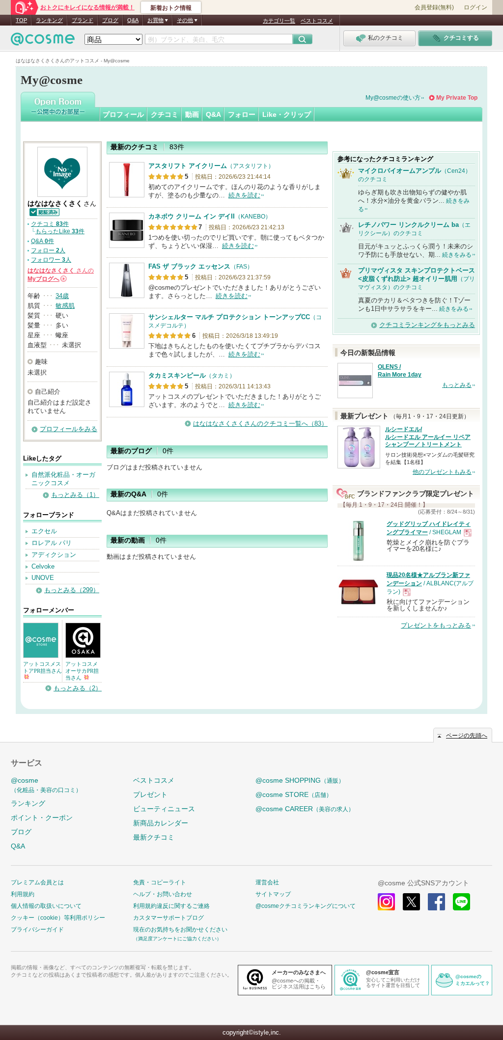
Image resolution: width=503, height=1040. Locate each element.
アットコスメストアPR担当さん (42, 667)
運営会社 (267, 882)
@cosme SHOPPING (299, 780)
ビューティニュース (164, 809)
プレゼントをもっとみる (436, 625)
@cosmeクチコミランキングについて (305, 906)
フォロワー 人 (51, 259)
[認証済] (44, 211)
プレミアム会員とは (37, 882)
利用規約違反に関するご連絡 (171, 906)
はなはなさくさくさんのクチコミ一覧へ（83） (260, 423)
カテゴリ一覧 (279, 21)
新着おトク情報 (171, 7)
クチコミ (164, 114)
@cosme (46, 785)
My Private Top (456, 97)
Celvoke (43, 566)
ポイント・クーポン (42, 817)
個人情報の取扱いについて (46, 906)
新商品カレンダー (160, 823)
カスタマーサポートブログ (168, 917)
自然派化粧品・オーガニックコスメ (63, 479)
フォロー (241, 114)
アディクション (53, 554)
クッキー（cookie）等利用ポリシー (58, 917)
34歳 (62, 296)
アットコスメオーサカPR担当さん (82, 671)
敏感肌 (65, 305)
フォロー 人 (48, 250)
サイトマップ (273, 894)
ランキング (49, 20)
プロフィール (123, 114)
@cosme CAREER (304, 809)
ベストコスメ (317, 21)
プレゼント (150, 794)
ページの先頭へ (466, 735)
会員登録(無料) (434, 7)
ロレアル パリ (51, 543)
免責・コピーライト (159, 882)
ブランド (82, 20)
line (461, 901)
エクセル (44, 531)
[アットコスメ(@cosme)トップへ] (43, 41)
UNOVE (42, 577)
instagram (386, 901)
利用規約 (22, 894)
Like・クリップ (286, 114)
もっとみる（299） (71, 590)
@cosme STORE (293, 794)
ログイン (475, 7)
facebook (436, 901)
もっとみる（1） (75, 494)
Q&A (133, 20)
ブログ (110, 20)
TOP (21, 20)
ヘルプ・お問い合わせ (162, 894)
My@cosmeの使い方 (392, 97)
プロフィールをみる (68, 429)
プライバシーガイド (37, 929)
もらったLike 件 (59, 231)
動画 (192, 114)
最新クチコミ (153, 837)
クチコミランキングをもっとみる (427, 324)
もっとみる (457, 385)
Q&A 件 (42, 241)
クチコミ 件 (50, 223)
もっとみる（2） (78, 688)
